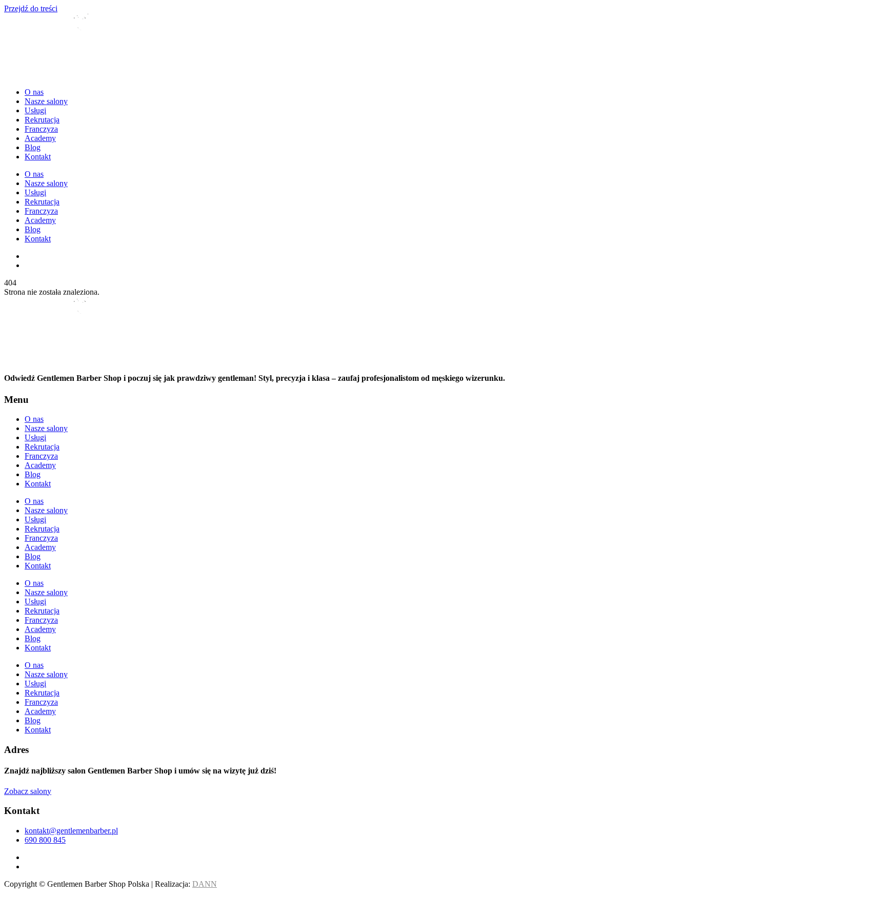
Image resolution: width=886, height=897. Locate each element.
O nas (34, 92)
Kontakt (38, 156)
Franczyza (41, 129)
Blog (33, 147)
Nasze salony (46, 101)
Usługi (35, 110)
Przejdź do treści (30, 8)
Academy (40, 138)
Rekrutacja (42, 119)
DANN (204, 884)
